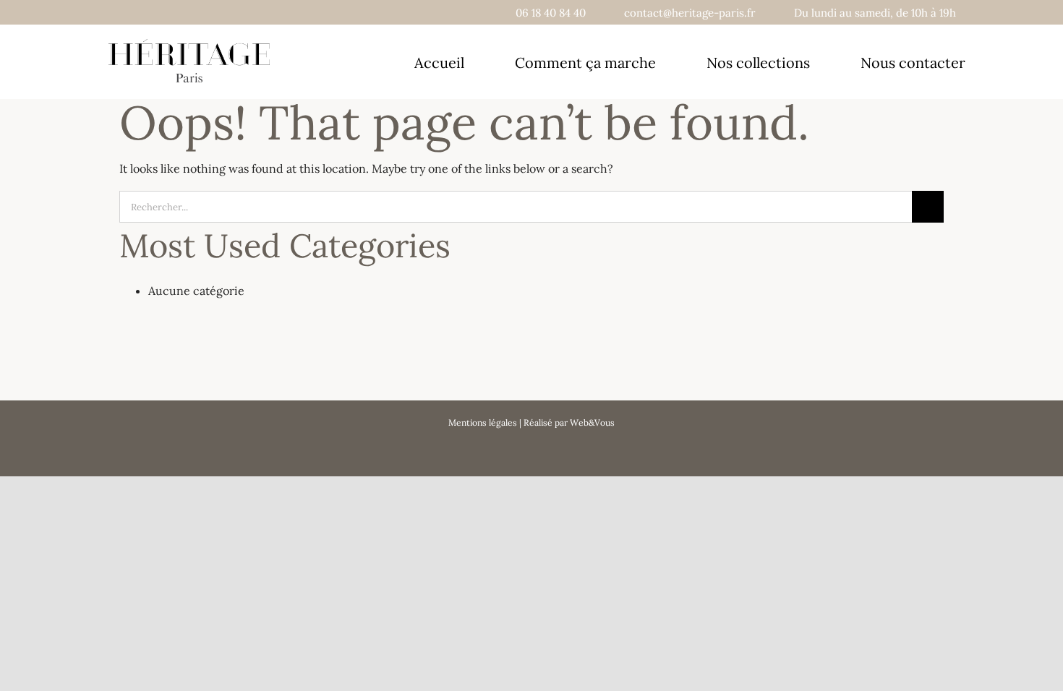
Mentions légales (482, 422)
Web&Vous (592, 422)
